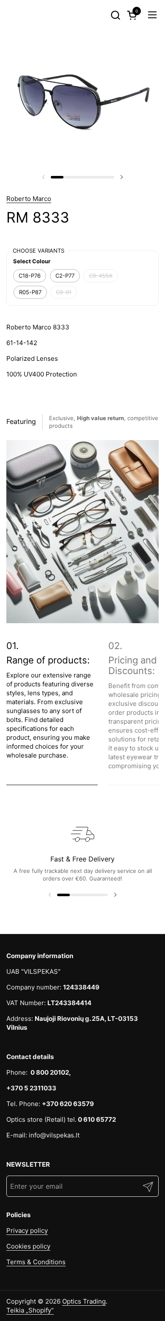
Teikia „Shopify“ (30, 1310)
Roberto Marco (28, 199)
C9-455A (101, 275)
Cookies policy (28, 1246)
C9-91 (64, 292)
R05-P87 (30, 292)
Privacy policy (27, 1230)
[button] (115, 15)
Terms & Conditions (36, 1262)
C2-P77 (64, 275)
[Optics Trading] (21, 14)
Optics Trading (84, 1301)
